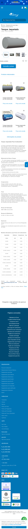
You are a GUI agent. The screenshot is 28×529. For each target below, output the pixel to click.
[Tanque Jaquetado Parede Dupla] (20, 93)
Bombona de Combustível (14, 331)
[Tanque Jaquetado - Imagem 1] (6, 54)
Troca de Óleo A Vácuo (14, 353)
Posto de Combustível (6, 367)
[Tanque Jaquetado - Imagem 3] (17, 54)
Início (4, 25)
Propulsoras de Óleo (14, 347)
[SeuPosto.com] (14, 14)
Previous (2, 55)
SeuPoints (4, 417)
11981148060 (5, 456)
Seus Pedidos (5, 426)
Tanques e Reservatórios (7, 26)
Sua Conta (4, 424)
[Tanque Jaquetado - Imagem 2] (11, 54)
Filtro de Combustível (14, 343)
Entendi (14, 527)
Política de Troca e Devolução (8, 413)
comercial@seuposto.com (10, 282)
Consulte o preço (8, 66)
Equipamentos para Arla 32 (7, 381)
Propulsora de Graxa (14, 349)
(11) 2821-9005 (6, 446)
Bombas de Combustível (14, 337)
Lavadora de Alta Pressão (14, 319)
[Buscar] (3, 20)
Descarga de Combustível (14, 327)
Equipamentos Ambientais (7, 390)
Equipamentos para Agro (12, 25)
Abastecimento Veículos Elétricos (8, 370)
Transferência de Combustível (14, 329)
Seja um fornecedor (6, 434)
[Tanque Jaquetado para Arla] (20, 120)
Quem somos (4, 415)
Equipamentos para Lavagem (7, 383)
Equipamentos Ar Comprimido (7, 385)
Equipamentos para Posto (14, 341)
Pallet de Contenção (14, 325)
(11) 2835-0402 (6, 449)
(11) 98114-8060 (5, 459)
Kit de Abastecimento (14, 323)
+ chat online (4, 462)
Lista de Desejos (5, 428)
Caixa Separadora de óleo (14, 339)
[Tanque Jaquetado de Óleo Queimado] (8, 93)
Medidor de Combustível (14, 333)
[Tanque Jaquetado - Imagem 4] (23, 54)
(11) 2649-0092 (6, 452)
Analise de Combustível (14, 345)
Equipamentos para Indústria (7, 374)
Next (26, 54)
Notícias (3, 404)
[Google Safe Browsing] (15, 504)
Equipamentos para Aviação (7, 379)
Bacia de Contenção (14, 351)
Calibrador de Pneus (14, 317)
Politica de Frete (5, 406)
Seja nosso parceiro (6, 439)
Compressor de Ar (14, 321)
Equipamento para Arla (14, 355)
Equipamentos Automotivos (7, 376)
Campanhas (4, 399)
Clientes (3, 402)
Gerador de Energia (14, 335)
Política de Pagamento (6, 408)
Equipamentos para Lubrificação (8, 388)
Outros (2, 392)
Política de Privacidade (7, 411)
